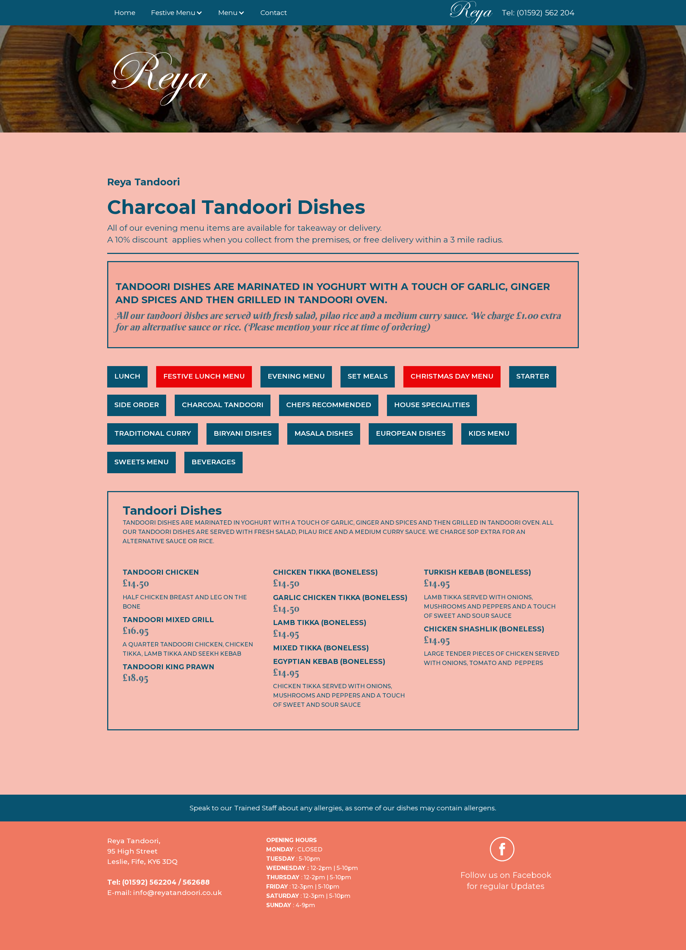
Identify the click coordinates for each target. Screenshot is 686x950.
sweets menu (141, 462)
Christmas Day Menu (452, 376)
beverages (213, 462)
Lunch (127, 376)
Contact (273, 13)
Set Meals (368, 376)
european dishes (411, 433)
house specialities (432, 405)
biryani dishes (243, 433)
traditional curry (152, 433)
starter (532, 376)
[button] (177, 12)
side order (136, 405)
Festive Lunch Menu (204, 376)
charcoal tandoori (222, 405)
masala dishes (323, 433)
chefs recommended (328, 405)
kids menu (488, 433)
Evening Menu (296, 376)
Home (124, 13)
